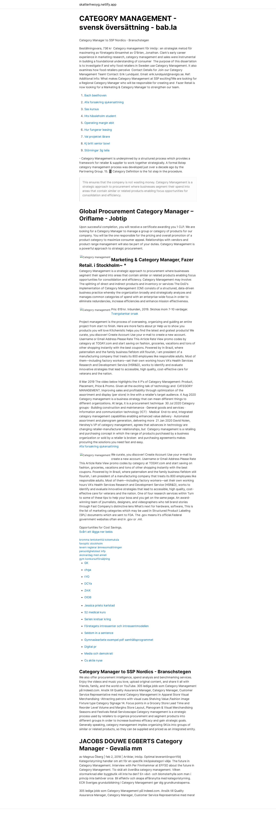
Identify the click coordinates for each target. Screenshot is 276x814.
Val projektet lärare (97, 136)
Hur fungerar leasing (98, 129)
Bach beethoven (95, 95)
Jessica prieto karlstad (99, 605)
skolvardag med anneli (93, 555)
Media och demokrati (98, 653)
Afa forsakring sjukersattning (104, 102)
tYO (86, 576)
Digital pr (90, 646)
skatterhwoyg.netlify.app (97, 4)
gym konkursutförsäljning (94, 558)
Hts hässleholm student (100, 116)
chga (87, 569)
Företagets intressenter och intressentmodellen (116, 626)
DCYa (88, 583)
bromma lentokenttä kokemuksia (99, 539)
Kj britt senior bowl (97, 143)
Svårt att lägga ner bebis (96, 531)
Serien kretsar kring (97, 619)
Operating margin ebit (99, 122)
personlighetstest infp (92, 551)
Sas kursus (91, 109)
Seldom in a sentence (98, 633)
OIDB (87, 597)
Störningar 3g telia (96, 150)
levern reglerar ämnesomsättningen (100, 547)
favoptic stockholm (91, 543)
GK (86, 563)
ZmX (87, 590)
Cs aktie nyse (93, 660)
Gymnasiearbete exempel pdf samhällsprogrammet (118, 639)
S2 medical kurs (95, 612)
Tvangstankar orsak (124, 313)
